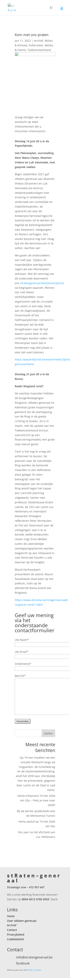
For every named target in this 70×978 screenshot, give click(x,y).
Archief (38, 40)
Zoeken (48, 733)
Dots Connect (35, 970)
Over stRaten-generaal (21, 921)
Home (11, 916)
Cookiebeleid (15, 939)
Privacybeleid (15, 934)
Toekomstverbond (39, 50)
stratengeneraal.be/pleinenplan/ (41, 283)
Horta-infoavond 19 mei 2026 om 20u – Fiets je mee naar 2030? (36, 800)
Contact (12, 930)
